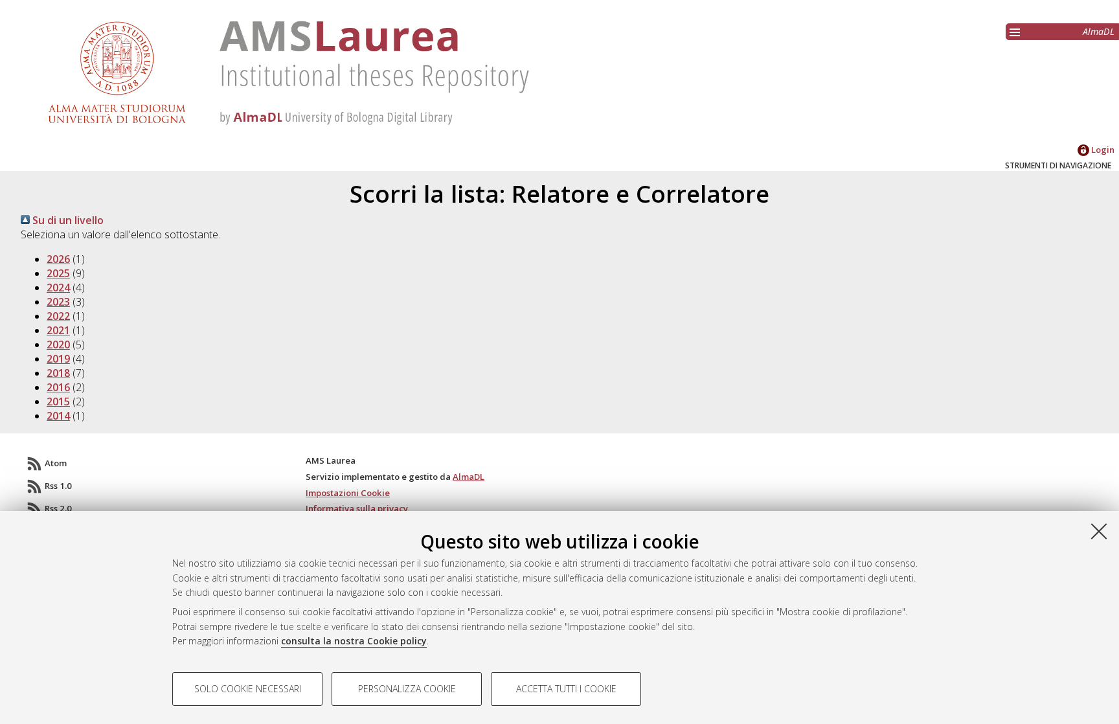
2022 (58, 316)
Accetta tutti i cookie (566, 689)
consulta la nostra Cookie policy (354, 641)
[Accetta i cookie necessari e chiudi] (1099, 531)
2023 (58, 302)
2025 (58, 273)
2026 (58, 259)
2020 (58, 344)
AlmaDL (1098, 31)
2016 (58, 387)
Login (1101, 149)
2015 (58, 401)
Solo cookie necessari (247, 689)
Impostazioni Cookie (348, 493)
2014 (58, 416)
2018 (58, 373)
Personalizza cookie (407, 689)
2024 (58, 287)
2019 (58, 359)
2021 (58, 330)
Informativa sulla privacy (357, 508)
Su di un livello (67, 220)
